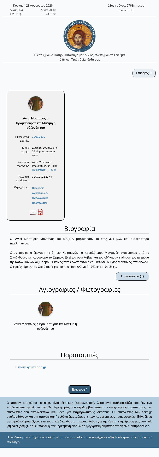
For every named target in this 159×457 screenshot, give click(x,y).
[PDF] (40, 211)
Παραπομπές (39, 203)
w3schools (115, 437)
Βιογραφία (38, 188)
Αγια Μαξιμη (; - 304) (44, 169)
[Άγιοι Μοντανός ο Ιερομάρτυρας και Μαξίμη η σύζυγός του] (45, 309)
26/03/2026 (38, 137)
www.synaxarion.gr (32, 367)
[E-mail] (33, 211)
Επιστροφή (79, 389)
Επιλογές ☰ (144, 73)
